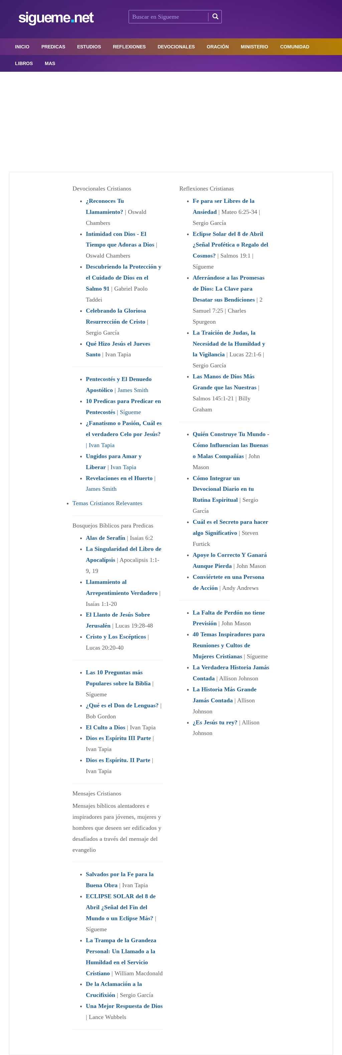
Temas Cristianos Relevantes (107, 503)
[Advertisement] (171, 121)
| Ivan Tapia (124, 434)
